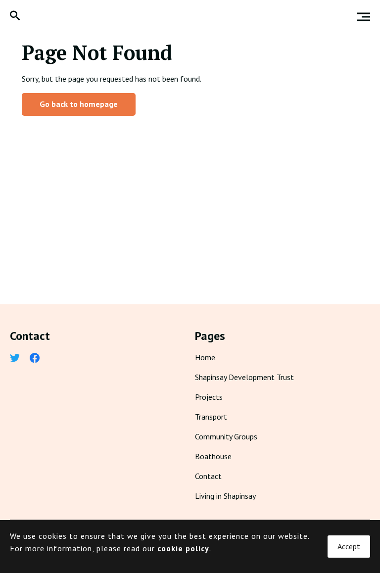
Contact (208, 476)
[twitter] (15, 358)
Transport (211, 417)
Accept (348, 546)
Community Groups (226, 436)
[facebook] (35, 358)
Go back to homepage (79, 104)
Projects (209, 397)
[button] (15, 16)
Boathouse (213, 456)
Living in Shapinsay (225, 496)
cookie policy (183, 548)
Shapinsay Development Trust (244, 377)
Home (205, 357)
